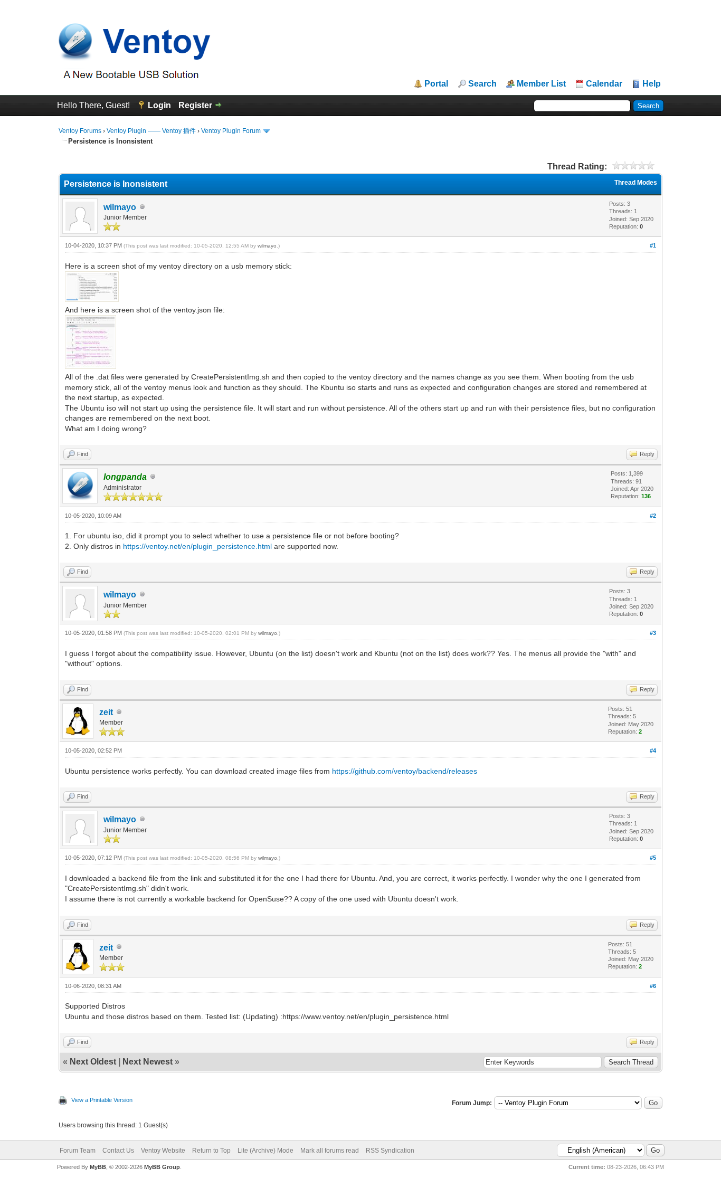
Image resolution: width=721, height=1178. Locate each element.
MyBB (98, 1167)
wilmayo (119, 207)
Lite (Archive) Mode (265, 1150)
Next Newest (147, 1061)
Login (159, 105)
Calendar (604, 84)
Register (195, 105)
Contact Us (118, 1150)
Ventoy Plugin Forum (231, 131)
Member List (541, 84)
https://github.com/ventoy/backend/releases (404, 771)
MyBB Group (162, 1167)
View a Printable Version (101, 1100)
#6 (653, 986)
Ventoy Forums (80, 131)
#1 (653, 245)
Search (482, 84)
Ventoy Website (163, 1150)
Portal (436, 84)
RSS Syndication (390, 1150)
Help (651, 84)
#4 (653, 750)
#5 (653, 857)
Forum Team (78, 1150)
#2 (653, 515)
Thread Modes (635, 182)
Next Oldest (93, 1061)
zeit (106, 712)
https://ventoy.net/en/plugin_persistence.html (197, 546)
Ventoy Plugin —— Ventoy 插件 (151, 131)
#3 (653, 633)
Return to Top (211, 1150)
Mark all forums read (329, 1150)
